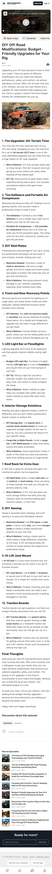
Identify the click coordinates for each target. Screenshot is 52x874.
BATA (3, 63)
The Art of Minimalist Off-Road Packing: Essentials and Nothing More (29, 766)
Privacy (25, 857)
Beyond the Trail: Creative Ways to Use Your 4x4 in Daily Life (31, 802)
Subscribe (38, 3)
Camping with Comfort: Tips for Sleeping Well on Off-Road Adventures (29, 784)
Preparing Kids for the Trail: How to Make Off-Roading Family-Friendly (29, 812)
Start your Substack (19, 863)
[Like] (7, 870)
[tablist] (12, 723)
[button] (7, 22)
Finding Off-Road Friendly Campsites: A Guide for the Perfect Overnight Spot (29, 775)
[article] (26, 758)
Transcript (31, 38)
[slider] (23, 31)
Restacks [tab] (17, 723)
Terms (31, 857)
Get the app (38, 863)
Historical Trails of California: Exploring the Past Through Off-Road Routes (30, 821)
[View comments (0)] (20, 870)
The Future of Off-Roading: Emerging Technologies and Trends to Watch (28, 756)
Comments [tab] (7, 723)
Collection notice (42, 857)
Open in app (12, 38)
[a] (6, 758)
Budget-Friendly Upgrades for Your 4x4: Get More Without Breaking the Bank (29, 793)
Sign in (47, 3)
